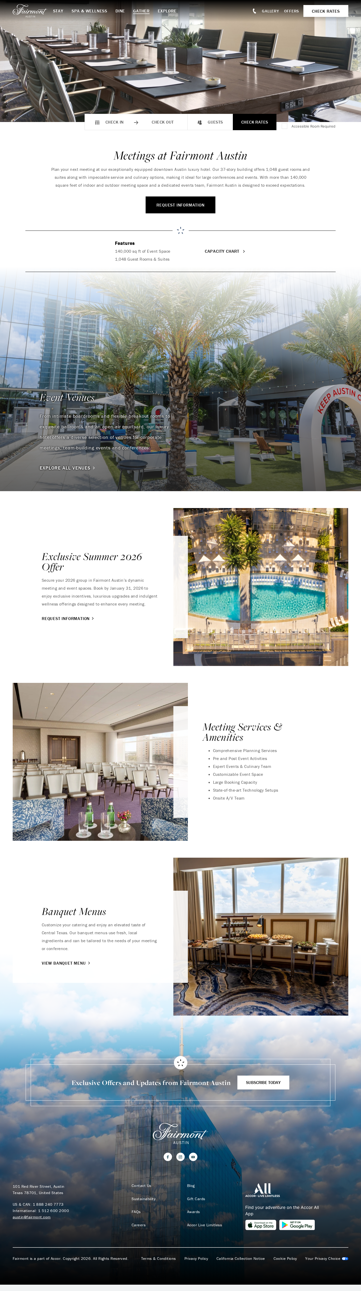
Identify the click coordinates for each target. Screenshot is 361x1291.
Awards (193, 1211)
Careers (139, 1225)
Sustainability (143, 1198)
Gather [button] (141, 10)
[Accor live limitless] (262, 1190)
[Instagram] (180, 1157)
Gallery (270, 10)
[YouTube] (193, 1157)
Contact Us (141, 1185)
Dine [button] (120, 10)
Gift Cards (196, 1198)
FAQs (136, 1211)
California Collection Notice (240, 1258)
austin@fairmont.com (32, 1216)
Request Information (180, 205)
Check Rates (254, 122)
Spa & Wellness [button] (89, 10)
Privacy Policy (196, 1258)
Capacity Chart (223, 251)
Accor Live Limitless (204, 1225)
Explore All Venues (65, 468)
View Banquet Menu (64, 963)
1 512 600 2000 (53, 1210)
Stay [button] (58, 10)
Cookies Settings (326, 1258)
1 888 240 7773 (48, 1204)
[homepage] (33, 10)
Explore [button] (167, 10)
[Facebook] (168, 1157)
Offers (291, 10)
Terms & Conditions (158, 1258)
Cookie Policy (285, 1258)
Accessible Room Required (313, 126)
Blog (191, 1185)
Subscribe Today (263, 1082)
